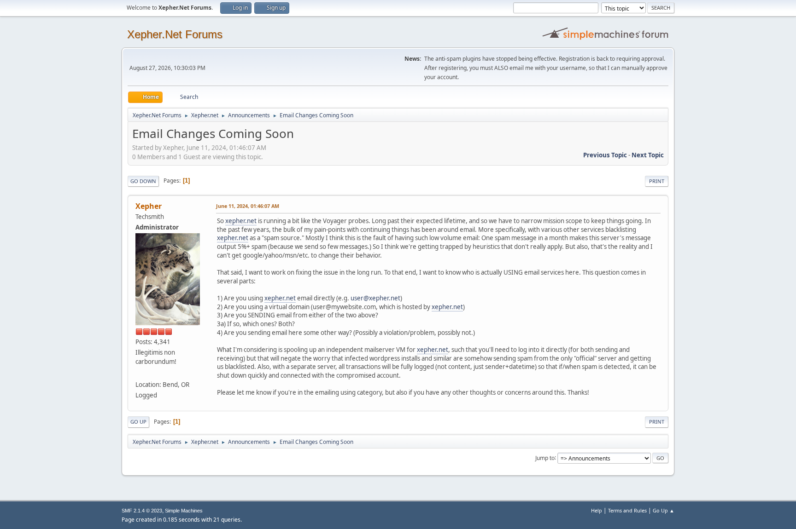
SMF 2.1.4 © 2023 (142, 510)
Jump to (545, 457)
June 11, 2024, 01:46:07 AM (247, 205)
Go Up (138, 421)
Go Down (143, 181)
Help (596, 510)
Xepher (148, 206)
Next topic (648, 155)
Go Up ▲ (663, 510)
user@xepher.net (375, 298)
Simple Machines (184, 510)
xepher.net (241, 221)
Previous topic (605, 155)
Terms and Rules (627, 510)
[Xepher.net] (139, 373)
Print (656, 181)
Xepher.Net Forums (174, 34)
